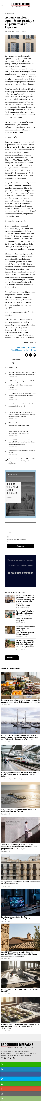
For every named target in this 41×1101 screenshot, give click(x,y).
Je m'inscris (20, 580)
